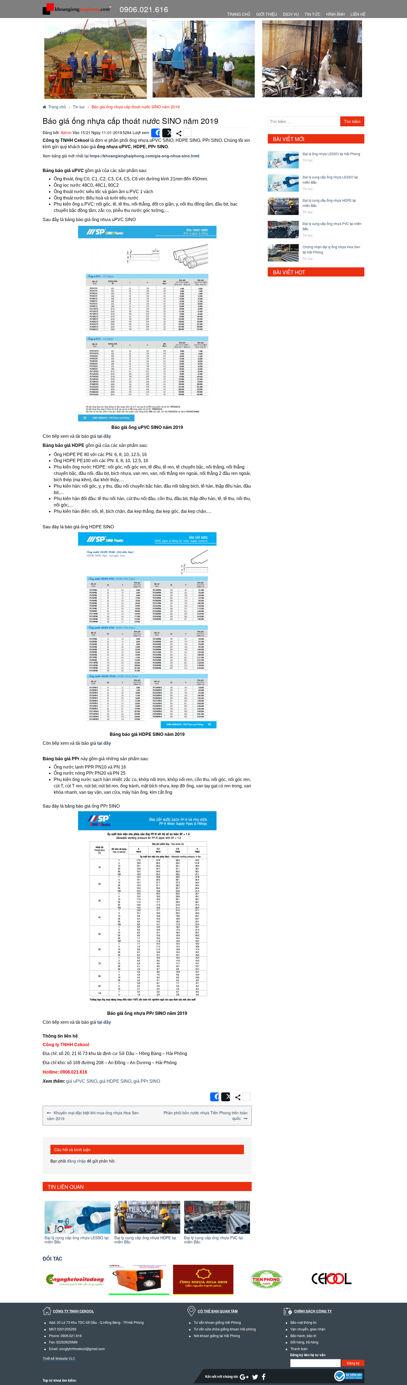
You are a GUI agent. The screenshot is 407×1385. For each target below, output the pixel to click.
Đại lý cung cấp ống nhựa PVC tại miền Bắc (144, 1240)
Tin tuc (79, 106)
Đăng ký (353, 1363)
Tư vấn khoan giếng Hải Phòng (217, 1322)
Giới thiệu (266, 14)
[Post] (166, 133)
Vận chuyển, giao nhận (307, 1329)
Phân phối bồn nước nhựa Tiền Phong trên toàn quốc (206, 1115)
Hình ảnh (335, 14)
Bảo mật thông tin (303, 1322)
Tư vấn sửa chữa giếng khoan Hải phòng (225, 1329)
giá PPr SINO (146, 1081)
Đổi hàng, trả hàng (304, 1342)
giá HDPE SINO (115, 1081)
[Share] (155, 133)
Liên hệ (358, 14)
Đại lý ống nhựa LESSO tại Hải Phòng (331, 153)
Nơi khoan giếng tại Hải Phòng (217, 1335)
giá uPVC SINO (81, 1081)
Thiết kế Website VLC (59, 1358)
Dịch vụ (291, 14)
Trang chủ (238, 14)
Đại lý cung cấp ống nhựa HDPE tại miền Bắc (76, 1240)
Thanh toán (299, 1348)
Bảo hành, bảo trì (303, 1335)
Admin (66, 132)
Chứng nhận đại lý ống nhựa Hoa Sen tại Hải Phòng (214, 1240)
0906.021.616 (144, 8)
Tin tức (312, 14)
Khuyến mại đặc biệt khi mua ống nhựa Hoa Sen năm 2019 (93, 1115)
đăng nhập (76, 1161)
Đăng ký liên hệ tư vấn (307, 1355)
